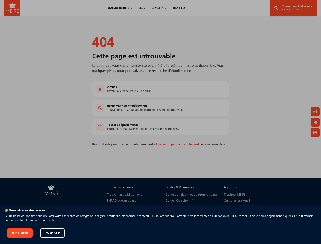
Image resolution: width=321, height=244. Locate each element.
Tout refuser (52, 233)
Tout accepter (20, 233)
